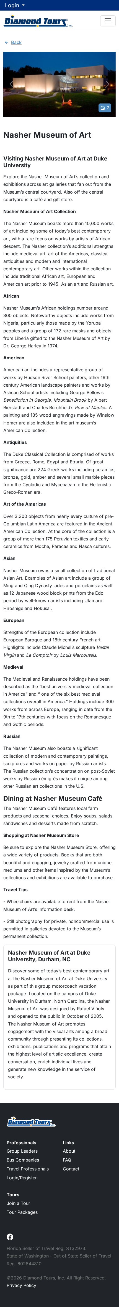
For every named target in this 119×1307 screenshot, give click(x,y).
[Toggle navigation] (108, 20)
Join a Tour (18, 1203)
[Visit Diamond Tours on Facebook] (10, 1236)
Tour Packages (22, 1212)
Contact (71, 1169)
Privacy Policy (21, 1285)
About (69, 1151)
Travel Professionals (28, 1169)
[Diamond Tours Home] (38, 20)
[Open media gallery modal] (59, 83)
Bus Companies (23, 1160)
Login (12, 5)
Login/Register (22, 1177)
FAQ (67, 1160)
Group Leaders (22, 1151)
